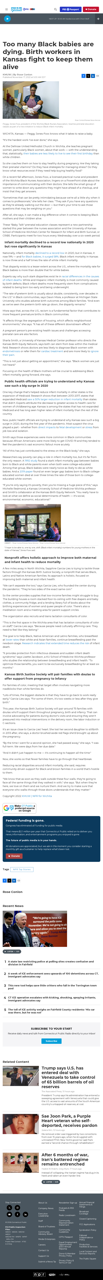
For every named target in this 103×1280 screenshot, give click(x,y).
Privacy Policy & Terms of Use (66, 1262)
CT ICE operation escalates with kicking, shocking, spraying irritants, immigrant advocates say (52, 999)
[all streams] (99, 18)
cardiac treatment (52, 351)
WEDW (21, 1232)
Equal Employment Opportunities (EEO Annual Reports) (68, 1245)
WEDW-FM (9, 1237)
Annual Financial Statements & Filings (86, 1205)
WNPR (18, 1237)
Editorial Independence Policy (86, 1237)
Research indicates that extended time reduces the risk (56, 643)
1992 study (31, 460)
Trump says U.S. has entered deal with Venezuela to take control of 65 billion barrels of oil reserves (68, 1077)
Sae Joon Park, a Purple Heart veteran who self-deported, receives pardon (69, 1121)
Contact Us (43, 1250)
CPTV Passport (66, 1237)
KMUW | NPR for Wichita (37, 796)
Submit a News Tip (47, 1262)
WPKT (24, 1237)
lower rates (12, 639)
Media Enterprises (46, 1239)
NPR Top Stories (22, 869)
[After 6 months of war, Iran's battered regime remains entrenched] (21, 1163)
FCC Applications (87, 1224)
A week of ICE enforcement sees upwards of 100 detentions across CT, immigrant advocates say (53, 975)
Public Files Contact (13, 1242)
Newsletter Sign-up (68, 1203)
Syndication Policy (87, 1230)
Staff (40, 1221)
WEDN (14, 1232)
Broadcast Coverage (84, 1213)
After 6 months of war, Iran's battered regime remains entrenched (65, 1159)
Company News (45, 1208)
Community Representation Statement (66, 1223)
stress (88, 427)
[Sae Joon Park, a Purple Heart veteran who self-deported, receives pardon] (21, 1124)
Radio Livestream (67, 1215)
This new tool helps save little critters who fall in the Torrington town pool (52, 987)
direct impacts (47, 427)
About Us (42, 1203)
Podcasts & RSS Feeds (66, 1209)
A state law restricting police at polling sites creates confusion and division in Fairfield (51, 963)
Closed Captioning (87, 1219)
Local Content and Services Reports (88, 1253)
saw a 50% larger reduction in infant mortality (54, 399)
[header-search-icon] (55, 9)
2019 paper (26, 471)
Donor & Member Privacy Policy (67, 1255)
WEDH (8, 1232)
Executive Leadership (43, 1215)
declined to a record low (49, 253)
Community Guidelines (64, 1231)
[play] (7, 18)
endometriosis (11, 351)
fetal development (70, 427)
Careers (41, 1245)
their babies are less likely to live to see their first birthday (58, 153)
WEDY (7, 1234)
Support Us (43, 1256)
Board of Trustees (46, 1227)
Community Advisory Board (45, 1233)
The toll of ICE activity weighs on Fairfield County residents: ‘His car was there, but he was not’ (51, 1011)
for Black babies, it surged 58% (40, 256)
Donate (92, 9)
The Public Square (87, 1259)
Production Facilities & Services (88, 1246)
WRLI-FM (10, 1239)
